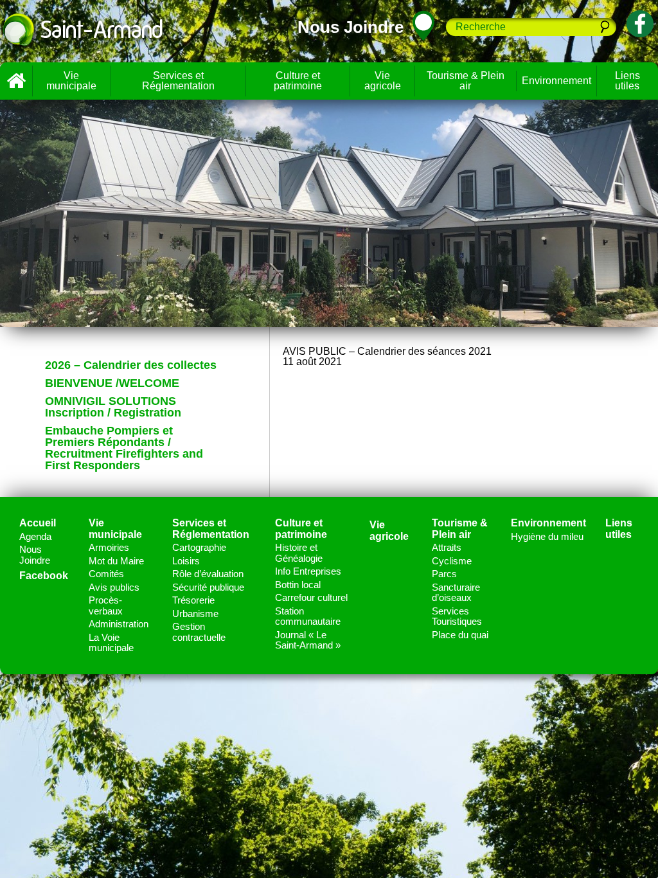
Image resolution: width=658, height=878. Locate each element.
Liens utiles (618, 528)
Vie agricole (382, 80)
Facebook (43, 575)
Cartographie (199, 547)
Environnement (556, 80)
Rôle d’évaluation (208, 573)
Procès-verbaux (106, 605)
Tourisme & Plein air (465, 80)
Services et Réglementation (178, 80)
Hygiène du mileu (547, 536)
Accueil (16, 81)
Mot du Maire (116, 560)
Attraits (446, 547)
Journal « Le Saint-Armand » (308, 640)
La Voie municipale (111, 643)
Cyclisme (452, 560)
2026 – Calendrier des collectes (131, 365)
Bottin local (298, 584)
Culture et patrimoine (298, 80)
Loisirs (186, 560)
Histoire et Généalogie (299, 553)
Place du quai (460, 634)
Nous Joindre (34, 555)
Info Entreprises (308, 571)
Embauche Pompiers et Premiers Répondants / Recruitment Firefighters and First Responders (124, 448)
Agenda (35, 536)
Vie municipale (71, 80)
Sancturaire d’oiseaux (456, 593)
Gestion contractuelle (199, 632)
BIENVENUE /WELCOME (112, 383)
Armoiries (109, 547)
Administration (118, 623)
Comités (106, 573)
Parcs (444, 573)
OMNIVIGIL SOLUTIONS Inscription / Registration (113, 407)
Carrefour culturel (311, 597)
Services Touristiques (457, 616)
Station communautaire (308, 616)
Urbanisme (195, 613)
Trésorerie (193, 600)
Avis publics (114, 587)
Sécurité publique (208, 587)
